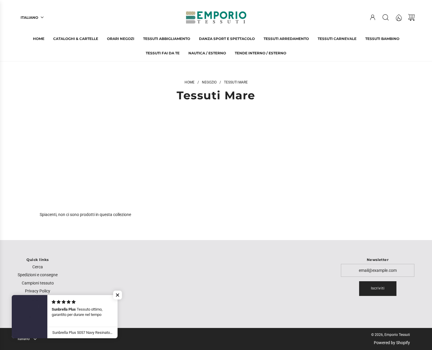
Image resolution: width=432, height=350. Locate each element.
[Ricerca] (385, 17)
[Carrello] (411, 17)
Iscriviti (378, 288)
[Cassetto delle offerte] (398, 17)
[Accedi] (372, 17)
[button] (117, 295)
